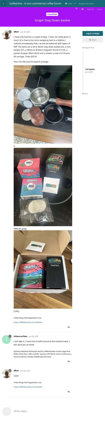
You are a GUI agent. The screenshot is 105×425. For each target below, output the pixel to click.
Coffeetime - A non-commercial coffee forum (35, 3)
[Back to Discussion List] (3, 3)
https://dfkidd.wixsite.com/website (28, 322)
